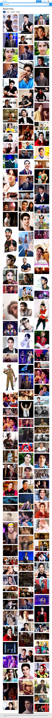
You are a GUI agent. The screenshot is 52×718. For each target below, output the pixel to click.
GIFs (8, 11)
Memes (18, 11)
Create (39, 1)
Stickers (12, 11)
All (4, 11)
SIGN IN (44, 1)
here (5, 716)
